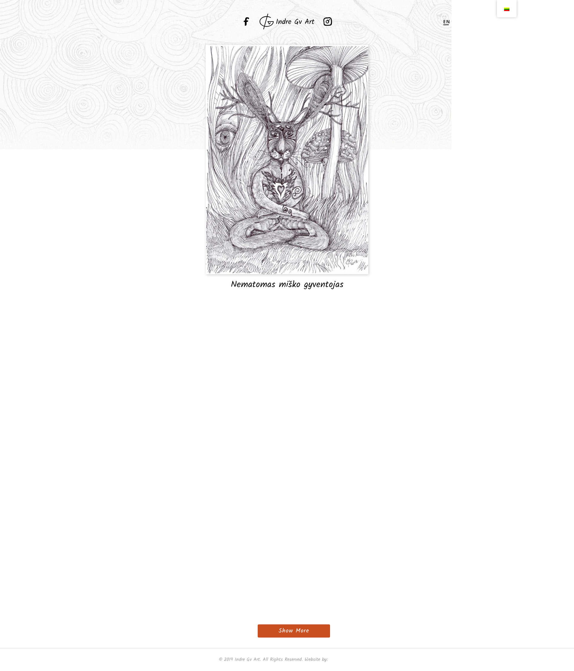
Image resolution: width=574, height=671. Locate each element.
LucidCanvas (342, 659)
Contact (175, 22)
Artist (130, 22)
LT (429, 22)
